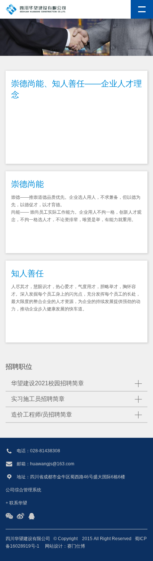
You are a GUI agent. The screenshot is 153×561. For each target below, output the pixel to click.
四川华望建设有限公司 (28, 538)
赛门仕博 (76, 546)
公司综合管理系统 (23, 490)
